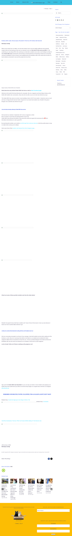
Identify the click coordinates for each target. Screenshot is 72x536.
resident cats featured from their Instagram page (23, 128)
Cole (21, 452)
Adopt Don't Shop (63, 37)
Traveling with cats (41, 452)
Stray (62, 69)
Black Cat (65, 39)
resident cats (36, 452)
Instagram (67, 54)
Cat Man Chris (58, 46)
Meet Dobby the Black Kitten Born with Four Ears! (40, 488)
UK (62, 74)
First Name (53, 523)
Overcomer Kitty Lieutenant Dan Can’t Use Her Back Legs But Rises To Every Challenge (13, 491)
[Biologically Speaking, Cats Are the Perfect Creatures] (49, 481)
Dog (63, 48)
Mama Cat (64, 58)
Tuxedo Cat (58, 74)
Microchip (64, 61)
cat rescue (65, 46)
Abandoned (67, 35)
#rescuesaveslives (59, 35)
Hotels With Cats (24, 452)
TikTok (60, 71)
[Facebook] (55, 20)
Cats (57, 48)
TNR (64, 71)
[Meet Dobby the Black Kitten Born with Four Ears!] (40, 481)
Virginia (65, 74)
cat (66, 43)
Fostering (61, 50)
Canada (62, 43)
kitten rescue (62, 56)
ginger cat (58, 54)
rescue (64, 65)
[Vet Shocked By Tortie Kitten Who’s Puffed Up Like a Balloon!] (31, 481)
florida (66, 48)
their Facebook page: (36, 90)
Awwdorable (16, 452)
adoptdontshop (59, 39)
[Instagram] (61, 20)
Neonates (58, 63)
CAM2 (3, 452)
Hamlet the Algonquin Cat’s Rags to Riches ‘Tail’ (19, 399)
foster (57, 50)
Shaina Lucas (64, 67)
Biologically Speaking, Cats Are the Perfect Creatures (49, 488)
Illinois (62, 54)
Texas (57, 71)
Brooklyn (63, 41)
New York (63, 63)
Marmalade (29, 452)
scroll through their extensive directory (29, 123)
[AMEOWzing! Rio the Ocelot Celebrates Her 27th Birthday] (22, 481)
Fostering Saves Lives (60, 52)
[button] (56, 2)
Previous (46, 8)
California (58, 43)
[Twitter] (59, 20)
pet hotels (32, 452)
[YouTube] (57, 20)
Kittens (67, 56)
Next (50, 8)
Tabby (65, 69)
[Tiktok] (63, 20)
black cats (58, 41)
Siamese (57, 69)
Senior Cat (58, 67)
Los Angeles (58, 58)
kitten (57, 56)
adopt (57, 37)
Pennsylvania (58, 65)
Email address (53, 529)
